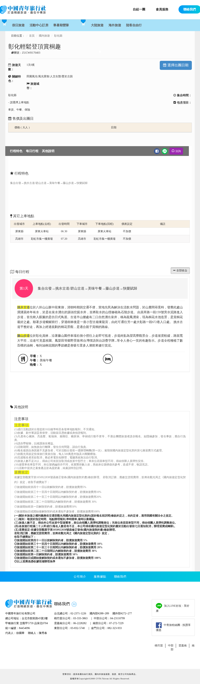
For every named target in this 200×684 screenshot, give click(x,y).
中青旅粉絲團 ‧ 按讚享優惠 (173, 628)
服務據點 (100, 576)
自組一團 (139, 9)
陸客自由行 (134, 25)
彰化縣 (58, 35)
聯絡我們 (120, 576)
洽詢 (178, 151)
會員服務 (162, 9)
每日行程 (32, 151)
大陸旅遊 (97, 25)
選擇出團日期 (177, 65)
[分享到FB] (157, 151)
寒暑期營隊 (61, 25)
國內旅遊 (44, 35)
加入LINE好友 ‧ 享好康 (172, 608)
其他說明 (48, 151)
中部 (170, 645)
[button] (100, 296)
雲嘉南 (183, 645)
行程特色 (16, 151)
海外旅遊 (115, 25)
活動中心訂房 (39, 25)
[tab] (100, 288)
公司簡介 (80, 576)
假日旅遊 (18, 25)
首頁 (32, 35)
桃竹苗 (159, 645)
